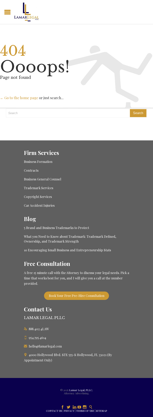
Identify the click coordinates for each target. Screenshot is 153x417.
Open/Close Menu (7, 12)
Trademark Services (38, 188)
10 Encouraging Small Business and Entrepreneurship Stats (67, 250)
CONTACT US (54, 410)
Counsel (55, 179)
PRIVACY (69, 410)
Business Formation (38, 162)
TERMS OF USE (85, 410)
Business (30, 179)
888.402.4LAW (36, 329)
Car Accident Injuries (39, 205)
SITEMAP (101, 410)
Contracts (31, 170)
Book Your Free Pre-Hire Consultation (76, 296)
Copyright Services (38, 197)
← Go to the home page (19, 97)
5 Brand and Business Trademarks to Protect (56, 228)
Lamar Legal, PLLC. (81, 390)
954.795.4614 (35, 338)
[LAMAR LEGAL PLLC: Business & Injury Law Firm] (26, 12)
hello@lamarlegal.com (43, 346)
